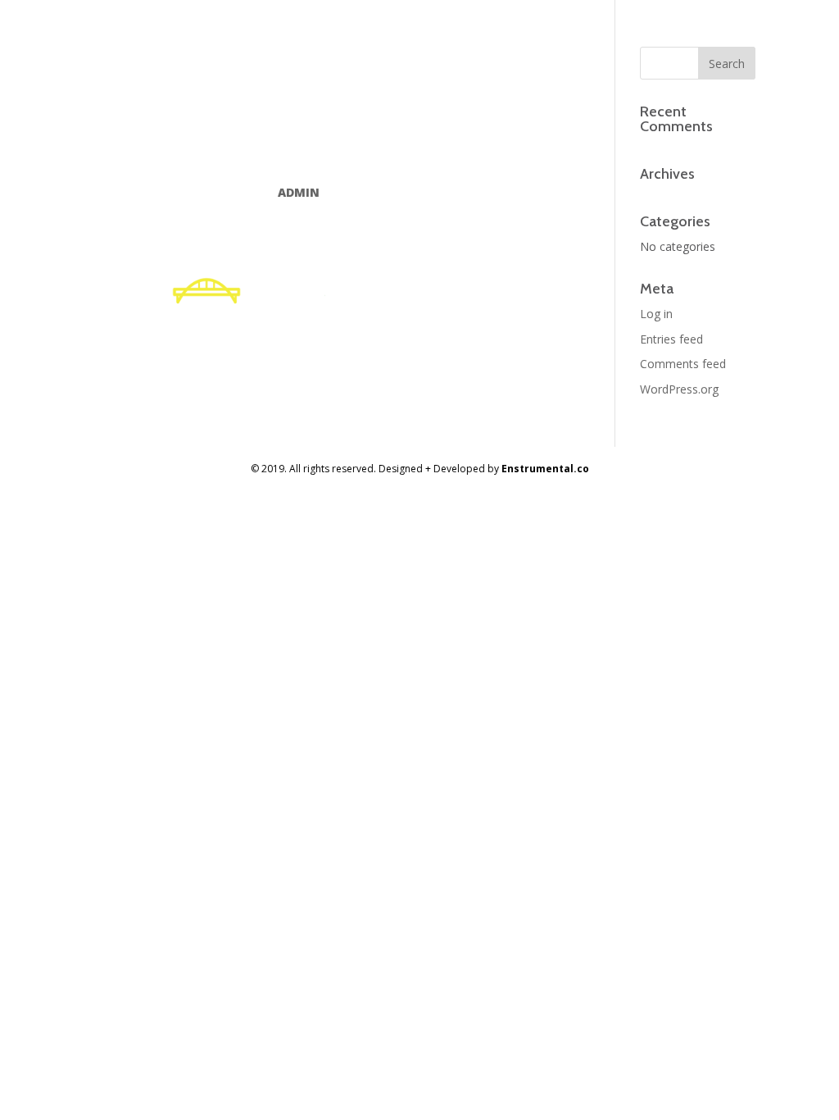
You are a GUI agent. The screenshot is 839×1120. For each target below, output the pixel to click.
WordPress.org (679, 389)
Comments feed (683, 363)
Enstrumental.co (545, 469)
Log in (656, 313)
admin (299, 192)
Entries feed (671, 339)
